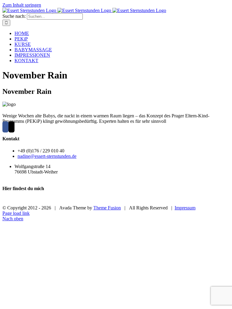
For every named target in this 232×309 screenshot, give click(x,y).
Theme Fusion (107, 207)
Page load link (16, 213)
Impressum (185, 207)
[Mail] (11, 126)
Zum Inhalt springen (21, 5)
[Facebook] (5, 126)
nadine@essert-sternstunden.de (47, 156)
